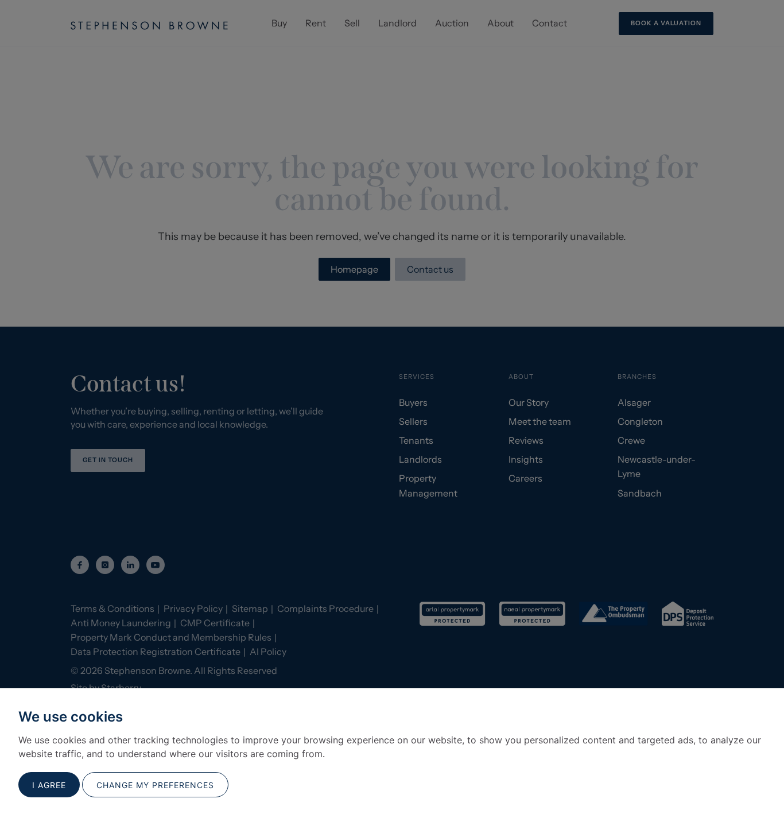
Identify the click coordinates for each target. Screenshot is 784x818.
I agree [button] (49, 785)
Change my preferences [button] (155, 785)
